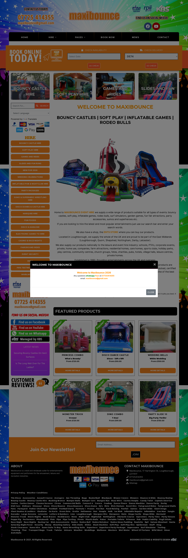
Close (151, 292)
